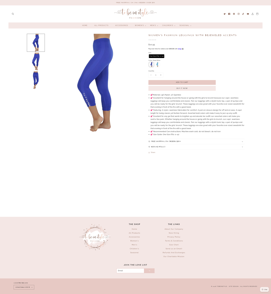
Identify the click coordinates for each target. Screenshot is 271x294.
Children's (134, 249)
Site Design (234, 286)
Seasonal (134, 253)
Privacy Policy (173, 237)
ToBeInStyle (222, 286)
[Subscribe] (149, 270)
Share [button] (153, 152)
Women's (134, 241)
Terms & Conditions (174, 241)
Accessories (134, 237)
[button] (13, 14)
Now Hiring (174, 233)
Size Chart (174, 245)
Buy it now (182, 88)
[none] (36, 43)
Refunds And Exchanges (174, 253)
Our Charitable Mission (173, 256)
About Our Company (174, 229)
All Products (134, 233)
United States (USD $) (22, 287)
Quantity (151, 71)
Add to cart (182, 82)
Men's (134, 245)
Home (134, 229)
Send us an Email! (174, 249)
